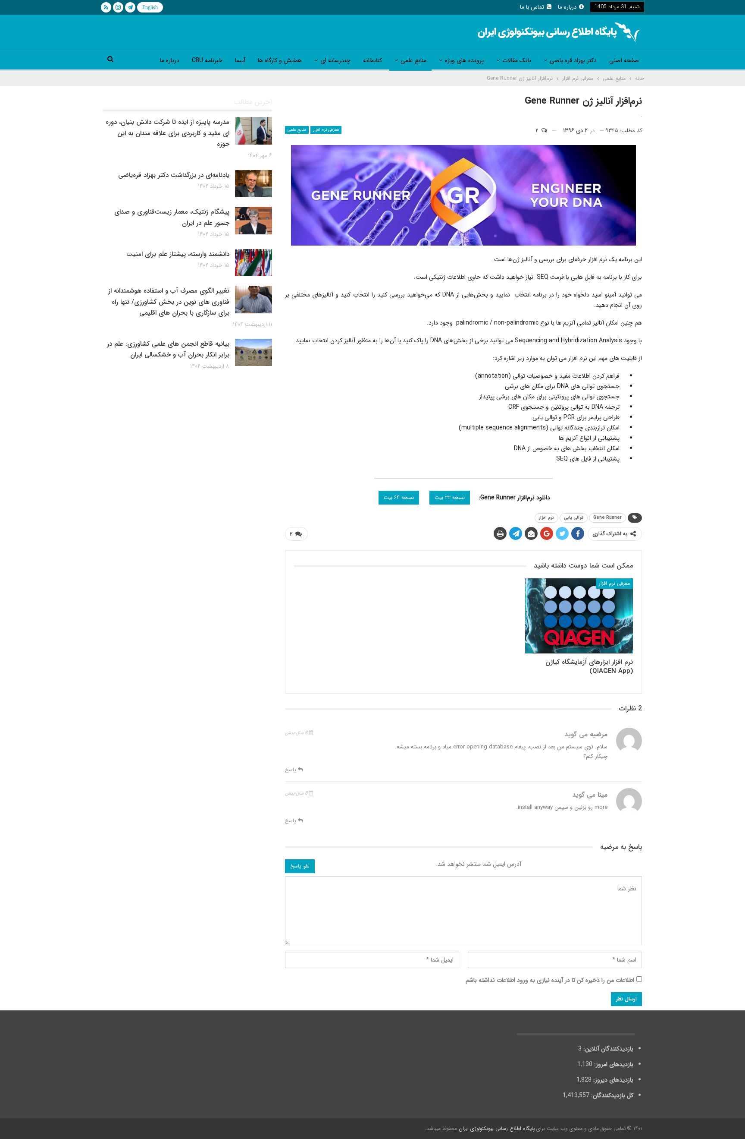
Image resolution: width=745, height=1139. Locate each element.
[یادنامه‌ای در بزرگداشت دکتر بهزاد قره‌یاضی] (253, 184)
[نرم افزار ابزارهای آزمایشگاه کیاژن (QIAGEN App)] (579, 616)
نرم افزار (546, 517)
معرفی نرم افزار (326, 129)
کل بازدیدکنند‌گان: (611, 1095)
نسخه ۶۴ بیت (399, 497)
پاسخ (291, 770)
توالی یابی (573, 517)
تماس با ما (532, 7)
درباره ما (567, 7)
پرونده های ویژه (464, 60)
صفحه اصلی (624, 60)
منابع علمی (413, 60)
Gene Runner (607, 517)
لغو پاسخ (300, 866)
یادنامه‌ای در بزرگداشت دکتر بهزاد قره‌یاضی (173, 175)
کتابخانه (372, 60)
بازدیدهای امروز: (612, 1064)
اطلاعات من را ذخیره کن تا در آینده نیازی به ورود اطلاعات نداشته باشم (550, 980)
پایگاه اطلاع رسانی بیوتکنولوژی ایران (497, 1128)
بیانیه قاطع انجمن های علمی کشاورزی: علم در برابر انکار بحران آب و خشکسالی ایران (168, 349)
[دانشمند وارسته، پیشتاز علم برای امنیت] (253, 263)
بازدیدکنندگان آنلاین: (607, 1049)
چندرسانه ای (335, 60)
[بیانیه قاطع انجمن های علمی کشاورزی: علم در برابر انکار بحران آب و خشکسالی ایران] (253, 352)
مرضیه (609, 847)
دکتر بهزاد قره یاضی (573, 60)
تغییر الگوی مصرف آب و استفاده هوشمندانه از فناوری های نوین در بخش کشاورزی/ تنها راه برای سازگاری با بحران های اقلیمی (168, 302)
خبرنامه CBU (207, 60)
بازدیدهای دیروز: (612, 1080)
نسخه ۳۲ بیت (450, 497)
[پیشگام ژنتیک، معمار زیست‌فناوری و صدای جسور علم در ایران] (253, 220)
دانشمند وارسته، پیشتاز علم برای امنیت (177, 254)
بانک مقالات (516, 60)
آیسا (240, 60)
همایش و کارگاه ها (280, 60)
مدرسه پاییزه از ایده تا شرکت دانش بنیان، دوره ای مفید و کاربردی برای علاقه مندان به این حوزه (167, 133)
